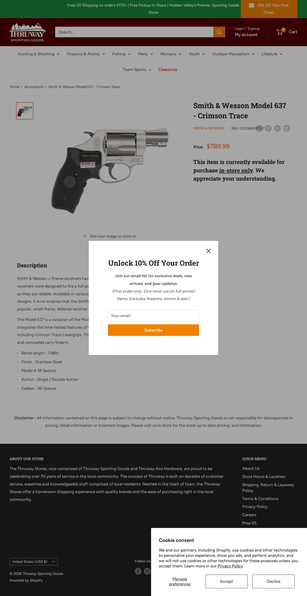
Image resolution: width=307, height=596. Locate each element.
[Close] (208, 250)
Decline (273, 581)
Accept (226, 581)
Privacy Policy (230, 566)
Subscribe (153, 330)
